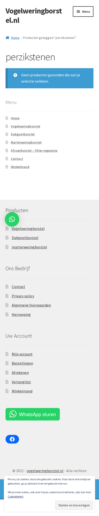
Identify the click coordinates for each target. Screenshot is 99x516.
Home (15, 38)
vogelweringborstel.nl (45, 470)
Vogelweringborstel (25, 126)
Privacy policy (23, 296)
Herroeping (21, 314)
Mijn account (22, 354)
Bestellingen (22, 363)
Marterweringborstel (26, 142)
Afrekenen (20, 372)
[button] (12, 219)
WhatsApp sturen (37, 414)
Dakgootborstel (23, 134)
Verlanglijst (21, 381)
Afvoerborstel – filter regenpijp (34, 150)
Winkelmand (20, 167)
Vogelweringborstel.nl (34, 15)
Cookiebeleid (15, 496)
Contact (17, 158)
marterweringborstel (29, 247)
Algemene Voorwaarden (31, 305)
